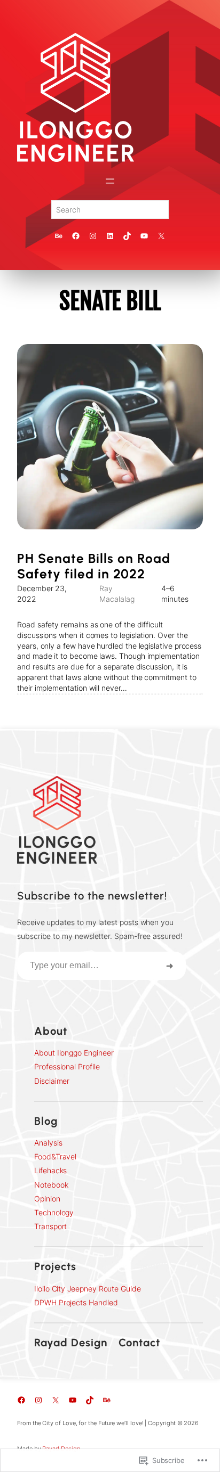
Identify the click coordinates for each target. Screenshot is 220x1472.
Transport (50, 1226)
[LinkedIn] (110, 236)
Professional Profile (67, 1066)
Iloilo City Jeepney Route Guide (87, 1288)
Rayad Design (70, 1342)
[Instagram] (93, 236)
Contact (139, 1342)
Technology (54, 1212)
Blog (46, 1121)
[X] (161, 236)
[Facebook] (76, 236)
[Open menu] (110, 181)
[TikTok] (127, 236)
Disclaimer (51, 1080)
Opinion (47, 1198)
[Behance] (58, 236)
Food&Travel (55, 1156)
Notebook (51, 1184)
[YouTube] (144, 236)
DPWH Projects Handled (76, 1302)
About (50, 1031)
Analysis (48, 1142)
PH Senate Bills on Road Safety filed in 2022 (93, 566)
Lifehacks (50, 1170)
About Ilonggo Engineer (73, 1052)
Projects (55, 1266)
